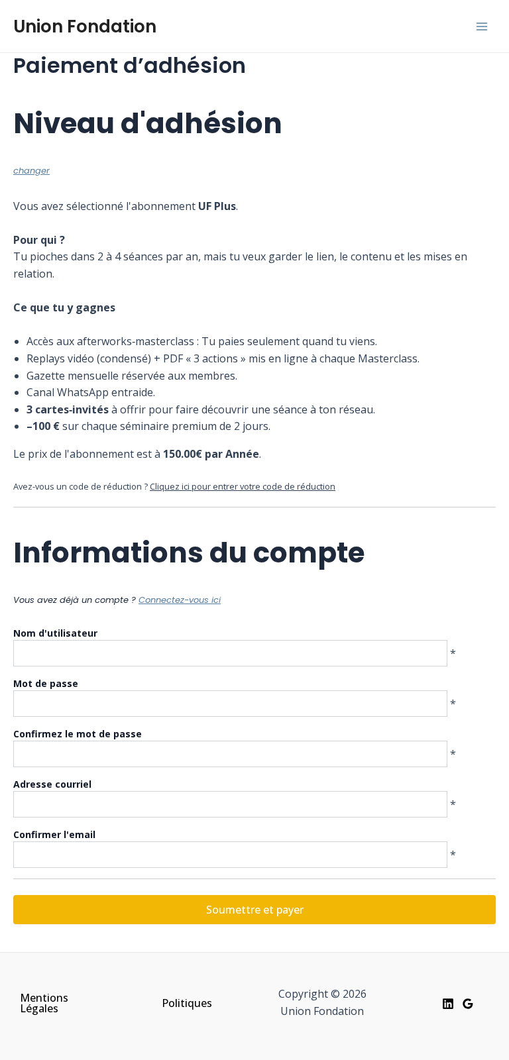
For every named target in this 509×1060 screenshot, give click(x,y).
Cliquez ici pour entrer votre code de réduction (242, 486)
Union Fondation (84, 26)
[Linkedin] (448, 1004)
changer (31, 170)
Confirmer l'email (54, 834)
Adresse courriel (52, 784)
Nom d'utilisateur (55, 633)
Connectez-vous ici (180, 600)
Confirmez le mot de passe (77, 733)
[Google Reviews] (468, 1004)
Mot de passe (45, 683)
